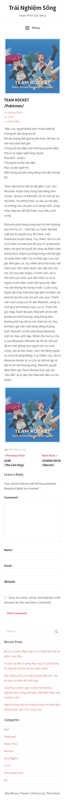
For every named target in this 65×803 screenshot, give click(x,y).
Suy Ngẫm (11, 758)
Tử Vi (7, 765)
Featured (10, 736)
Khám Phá (13, 121)
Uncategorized (13, 773)
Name (9, 550)
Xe (5, 780)
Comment (11, 497)
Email (8, 565)
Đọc (7, 729)
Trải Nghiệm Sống (32, 8)
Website (9, 581)
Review (8, 751)
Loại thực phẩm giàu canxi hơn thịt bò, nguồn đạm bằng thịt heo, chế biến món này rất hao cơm (32, 692)
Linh (10, 117)
